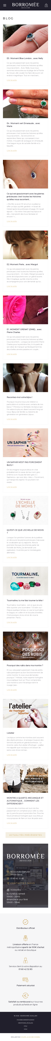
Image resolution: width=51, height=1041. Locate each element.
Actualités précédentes (25, 835)
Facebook (21, 1020)
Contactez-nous (22, 883)
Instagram (29, 1020)
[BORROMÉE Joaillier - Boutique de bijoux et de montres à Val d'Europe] (25, 5)
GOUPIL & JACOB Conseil (30, 1037)
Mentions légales (25, 1023)
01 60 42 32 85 (17, 878)
